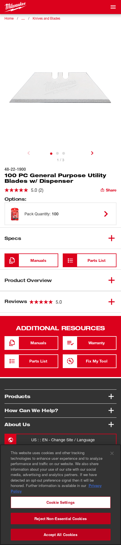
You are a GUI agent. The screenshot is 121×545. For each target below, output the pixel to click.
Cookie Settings (60, 502)
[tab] (51, 153)
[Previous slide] (28, 153)
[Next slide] (92, 153)
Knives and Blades (46, 18)
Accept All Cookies (60, 534)
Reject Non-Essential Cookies (60, 518)
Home (9, 18)
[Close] (112, 453)
